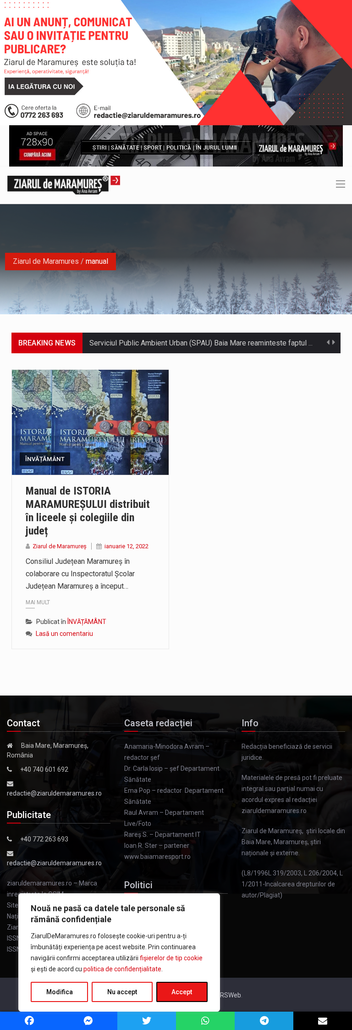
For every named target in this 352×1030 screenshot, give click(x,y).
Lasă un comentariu (64, 633)
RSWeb (230, 995)
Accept (181, 992)
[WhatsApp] (205, 1021)
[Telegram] (264, 1021)
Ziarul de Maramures (46, 261)
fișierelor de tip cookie (171, 958)
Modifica (59, 992)
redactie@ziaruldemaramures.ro (54, 793)
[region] (119, 952)
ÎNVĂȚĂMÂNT (45, 459)
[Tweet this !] (146, 1021)
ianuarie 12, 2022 (126, 546)
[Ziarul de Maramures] (63, 184)
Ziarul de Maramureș (60, 546)
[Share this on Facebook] (29, 1021)
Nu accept (122, 992)
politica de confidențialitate (122, 969)
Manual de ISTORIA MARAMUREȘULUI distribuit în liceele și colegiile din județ (88, 510)
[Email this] (322, 1021)
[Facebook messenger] (88, 1021)
